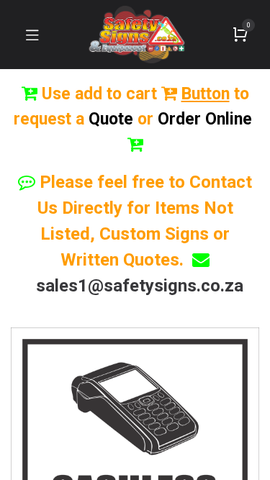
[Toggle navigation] (32, 34)
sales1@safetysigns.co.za (139, 286)
